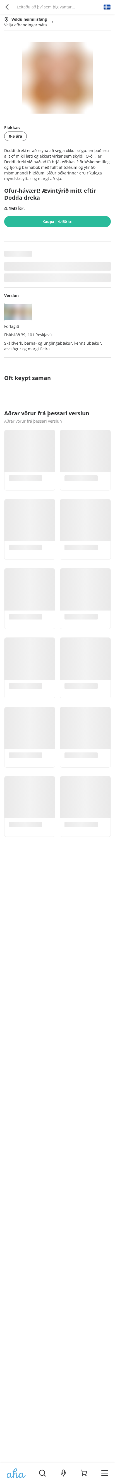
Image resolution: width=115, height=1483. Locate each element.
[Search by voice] (63, 1473)
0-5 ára (15, 136)
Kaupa (57, 221)
